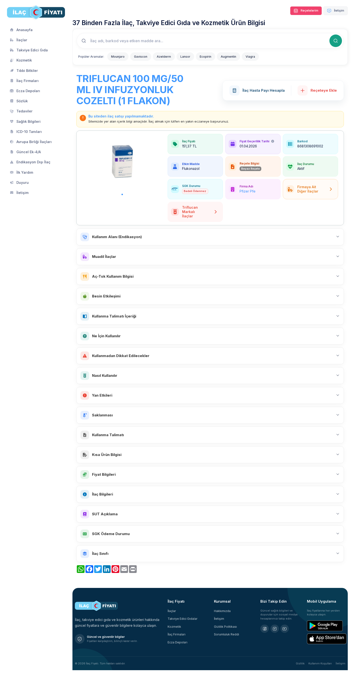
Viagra (250, 56)
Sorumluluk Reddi (226, 634)
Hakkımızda (222, 611)
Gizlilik (300, 663)
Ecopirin (205, 56)
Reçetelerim (309, 10)
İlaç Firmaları (176, 634)
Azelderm (164, 56)
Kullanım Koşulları (320, 663)
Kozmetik (174, 626)
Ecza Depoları (177, 642)
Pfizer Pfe (248, 191)
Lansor (185, 56)
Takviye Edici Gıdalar (183, 618)
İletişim (338, 10)
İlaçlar (172, 611)
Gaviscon (140, 56)
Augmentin (228, 56)
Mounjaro (118, 56)
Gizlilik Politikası (225, 626)
